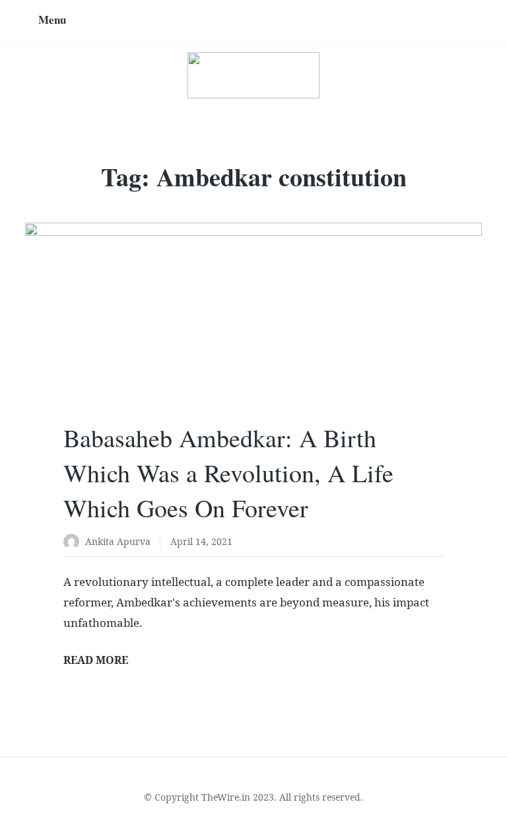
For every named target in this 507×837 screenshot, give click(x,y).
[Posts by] (74, 542)
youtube (477, 21)
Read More (95, 660)
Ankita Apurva (118, 541)
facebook (458, 21)
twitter (419, 21)
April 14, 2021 (201, 541)
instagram (439, 21)
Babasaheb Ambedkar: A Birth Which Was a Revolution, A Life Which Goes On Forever (228, 473)
